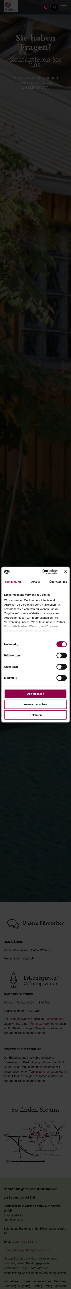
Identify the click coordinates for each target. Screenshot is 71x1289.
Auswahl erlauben (35, 704)
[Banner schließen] (65, 571)
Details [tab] (35, 581)
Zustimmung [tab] (13, 581)
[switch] (61, 655)
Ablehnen (35, 714)
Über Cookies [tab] (58, 581)
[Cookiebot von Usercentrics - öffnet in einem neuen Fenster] (43, 571)
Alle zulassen (35, 693)
